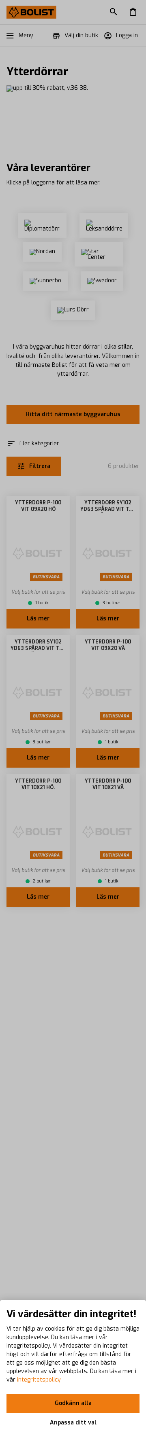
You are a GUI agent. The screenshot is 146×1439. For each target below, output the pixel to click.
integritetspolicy (39, 1380)
